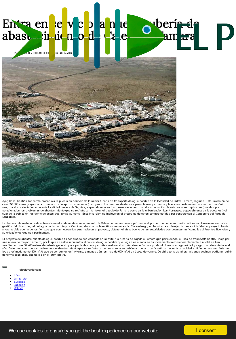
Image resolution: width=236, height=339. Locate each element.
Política (18, 288)
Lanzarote (20, 278)
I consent (206, 330)
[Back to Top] (4, 267)
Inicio (17, 275)
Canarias (19, 284)
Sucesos (19, 281)
